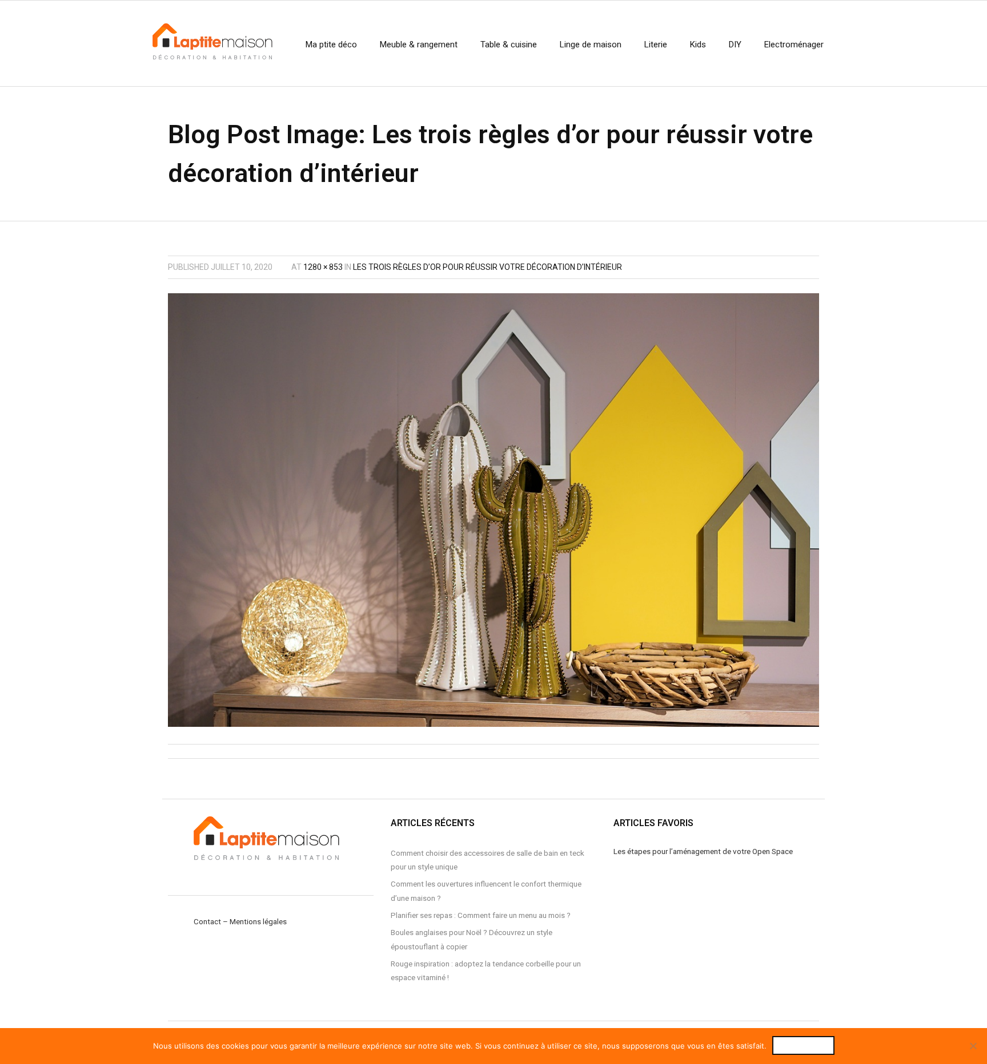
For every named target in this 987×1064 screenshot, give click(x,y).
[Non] (972, 1045)
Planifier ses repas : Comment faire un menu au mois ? (481, 915)
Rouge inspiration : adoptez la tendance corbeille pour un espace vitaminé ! (486, 970)
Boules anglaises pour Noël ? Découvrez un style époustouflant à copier (471, 939)
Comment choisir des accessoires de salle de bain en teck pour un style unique (487, 859)
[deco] (493, 510)
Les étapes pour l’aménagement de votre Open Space (703, 851)
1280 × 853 (323, 267)
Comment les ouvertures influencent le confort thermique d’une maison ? (486, 890)
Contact (207, 921)
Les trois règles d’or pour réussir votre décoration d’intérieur (487, 267)
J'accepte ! (803, 1045)
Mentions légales (258, 921)
